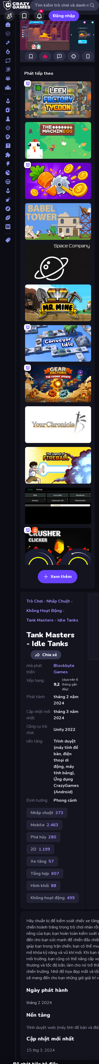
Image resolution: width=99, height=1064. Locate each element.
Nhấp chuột (58, 601)
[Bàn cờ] (8, 118)
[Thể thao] (8, 217)
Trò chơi (34, 601)
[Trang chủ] (8, 24)
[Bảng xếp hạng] (8, 87)
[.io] (8, 172)
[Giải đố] (8, 154)
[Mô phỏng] (8, 190)
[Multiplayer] (8, 78)
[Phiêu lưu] (8, 208)
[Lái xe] (8, 181)
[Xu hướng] (8, 51)
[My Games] (24, 16)
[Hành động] (8, 163)
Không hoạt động (44, 611)
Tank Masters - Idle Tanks (52, 620)
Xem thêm (61, 577)
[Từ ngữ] (8, 226)
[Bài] (8, 109)
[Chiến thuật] (8, 136)
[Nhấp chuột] (8, 199)
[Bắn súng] (8, 127)
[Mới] (8, 42)
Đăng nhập (64, 16)
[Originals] (8, 69)
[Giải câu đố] (8, 145)
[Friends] (9, 16)
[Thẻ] (8, 240)
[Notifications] (39, 16)
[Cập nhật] (8, 60)
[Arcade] (8, 100)
